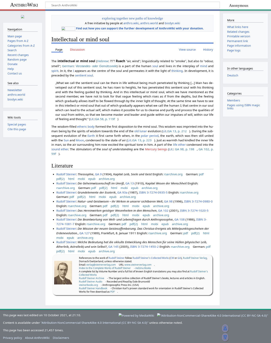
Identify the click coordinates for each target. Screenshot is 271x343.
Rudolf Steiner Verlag (195, 258)
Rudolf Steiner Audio (90, 281)
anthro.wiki (131, 23)
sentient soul (84, 75)
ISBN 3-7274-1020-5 (194, 210)
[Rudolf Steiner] (63, 272)
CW (172, 258)
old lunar (140, 131)
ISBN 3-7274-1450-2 (144, 247)
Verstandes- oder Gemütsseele (96, 66)
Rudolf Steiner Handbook (93, 288)
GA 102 (163, 210)
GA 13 (129, 183)
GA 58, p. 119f (105, 119)
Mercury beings (156, 149)
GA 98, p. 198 (184, 149)
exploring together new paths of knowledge (132, 18)
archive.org (107, 179)
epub (91, 179)
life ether (179, 144)
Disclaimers (61, 338)
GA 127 (84, 233)
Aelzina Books (143, 268)
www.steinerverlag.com (138, 264)
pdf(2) (60, 179)
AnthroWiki (24, 5)
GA (179, 258)
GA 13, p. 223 (142, 140)
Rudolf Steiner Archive (91, 278)
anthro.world (149, 23)
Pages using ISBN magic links (243, 106)
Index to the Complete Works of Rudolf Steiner (105, 268)
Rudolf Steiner (66, 174)
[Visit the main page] (22, 16)
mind (203, 66)
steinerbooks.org (88, 285)
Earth (91, 136)
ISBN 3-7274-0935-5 (153, 192)
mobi (81, 179)
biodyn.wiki (172, 23)
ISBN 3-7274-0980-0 (198, 201)
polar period (150, 136)
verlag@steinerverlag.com (101, 264)
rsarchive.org (173, 174)
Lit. (92, 119)
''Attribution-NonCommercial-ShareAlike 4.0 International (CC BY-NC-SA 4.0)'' (94, 323)
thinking (177, 71)
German (68, 66)
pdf (201, 174)
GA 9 (98, 174)
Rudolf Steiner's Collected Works (151, 258)
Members (233, 100)
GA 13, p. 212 (177, 131)
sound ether (59, 149)
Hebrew (102, 61)
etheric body (86, 126)
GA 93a (122, 192)
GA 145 (113, 247)
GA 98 (168, 201)
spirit (54, 71)
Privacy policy (12, 338)
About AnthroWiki (37, 338)
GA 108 (179, 219)
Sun (66, 140)
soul (155, 66)
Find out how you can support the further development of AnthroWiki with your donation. (140, 28)
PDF (112, 291)
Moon (80, 140)
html (71, 179)
